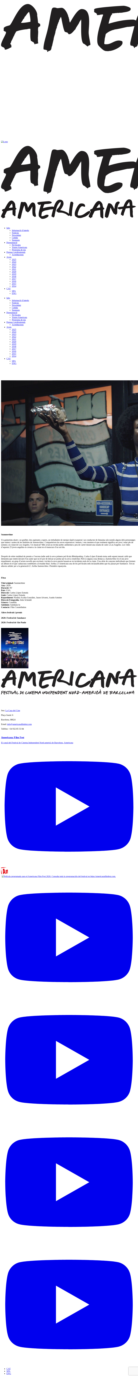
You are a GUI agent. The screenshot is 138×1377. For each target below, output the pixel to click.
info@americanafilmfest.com (19, 724)
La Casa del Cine (12, 710)
